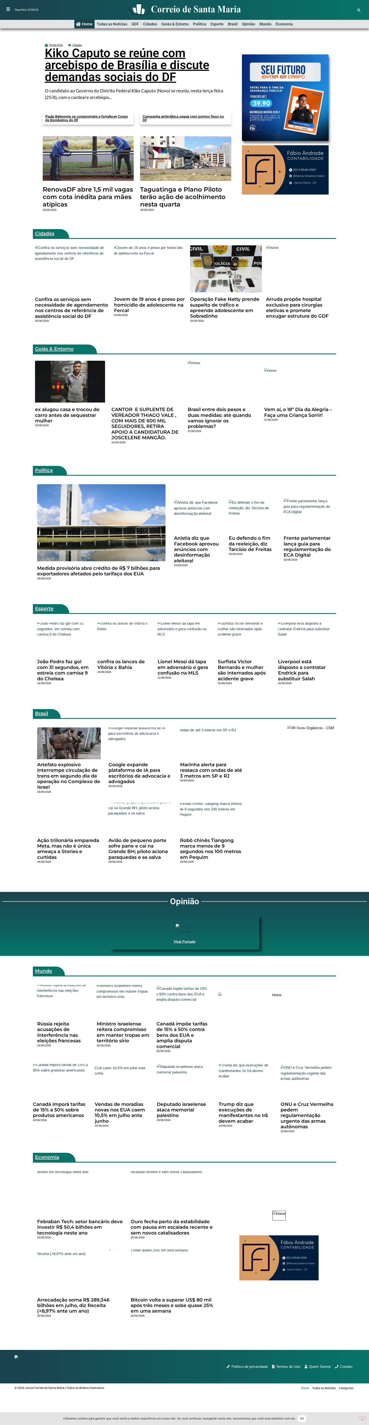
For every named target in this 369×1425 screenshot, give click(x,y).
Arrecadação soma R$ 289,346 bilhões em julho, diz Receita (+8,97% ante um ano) (73, 1305)
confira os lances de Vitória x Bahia (121, 664)
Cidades (150, 24)
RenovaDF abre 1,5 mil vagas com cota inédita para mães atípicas (88, 197)
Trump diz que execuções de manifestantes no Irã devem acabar (243, 1112)
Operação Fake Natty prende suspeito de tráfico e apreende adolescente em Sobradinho (224, 307)
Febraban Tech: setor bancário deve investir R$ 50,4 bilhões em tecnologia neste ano (80, 1227)
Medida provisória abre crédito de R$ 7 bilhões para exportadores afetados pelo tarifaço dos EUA (98, 571)
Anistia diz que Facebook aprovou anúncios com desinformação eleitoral (196, 549)
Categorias (346, 1388)
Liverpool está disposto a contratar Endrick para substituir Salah (302, 670)
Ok (302, 1418)
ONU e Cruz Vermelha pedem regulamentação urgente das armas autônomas (307, 1115)
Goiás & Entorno (175, 24)
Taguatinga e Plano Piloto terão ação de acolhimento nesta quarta (183, 197)
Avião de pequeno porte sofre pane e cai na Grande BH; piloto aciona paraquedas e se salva (138, 849)
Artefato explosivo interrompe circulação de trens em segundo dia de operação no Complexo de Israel (68, 776)
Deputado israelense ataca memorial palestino (181, 1109)
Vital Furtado (185, 942)
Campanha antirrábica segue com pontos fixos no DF (183, 118)
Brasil (233, 24)
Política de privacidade (249, 1367)
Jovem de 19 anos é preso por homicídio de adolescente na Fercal (149, 304)
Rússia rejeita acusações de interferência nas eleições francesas (59, 1032)
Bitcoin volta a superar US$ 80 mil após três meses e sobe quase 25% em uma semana (172, 1305)
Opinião (248, 24)
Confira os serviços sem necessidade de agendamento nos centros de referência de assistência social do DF (71, 308)
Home (87, 24)
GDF (135, 24)
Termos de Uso (288, 1367)
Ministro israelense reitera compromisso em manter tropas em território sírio (123, 1032)
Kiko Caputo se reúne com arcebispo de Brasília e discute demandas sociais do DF (127, 65)
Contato (346, 1367)
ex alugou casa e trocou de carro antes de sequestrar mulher (67, 415)
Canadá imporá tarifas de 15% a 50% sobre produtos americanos (59, 1109)
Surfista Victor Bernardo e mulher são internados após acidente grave (242, 670)
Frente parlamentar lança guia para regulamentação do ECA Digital (307, 546)
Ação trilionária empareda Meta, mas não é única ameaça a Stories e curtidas (68, 849)
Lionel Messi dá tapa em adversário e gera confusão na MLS (183, 667)
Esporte (217, 24)
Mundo (265, 24)
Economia (284, 24)
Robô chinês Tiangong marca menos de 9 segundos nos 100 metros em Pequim (210, 849)
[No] (362, 1418)
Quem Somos (320, 1367)
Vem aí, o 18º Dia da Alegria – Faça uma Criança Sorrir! (298, 412)
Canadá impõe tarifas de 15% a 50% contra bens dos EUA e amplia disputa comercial (182, 1035)
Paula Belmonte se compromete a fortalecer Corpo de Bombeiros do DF (86, 118)
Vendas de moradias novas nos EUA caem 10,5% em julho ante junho (120, 1112)
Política (199, 24)
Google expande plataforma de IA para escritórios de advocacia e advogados (139, 773)
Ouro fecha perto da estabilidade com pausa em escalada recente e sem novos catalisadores (172, 1227)
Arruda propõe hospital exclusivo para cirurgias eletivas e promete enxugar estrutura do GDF (297, 307)
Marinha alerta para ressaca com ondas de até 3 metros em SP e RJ (211, 770)
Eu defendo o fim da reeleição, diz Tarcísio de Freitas (250, 543)
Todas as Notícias (112, 24)
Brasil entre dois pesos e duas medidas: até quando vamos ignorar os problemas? (219, 418)
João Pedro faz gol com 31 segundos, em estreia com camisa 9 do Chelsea (63, 670)
